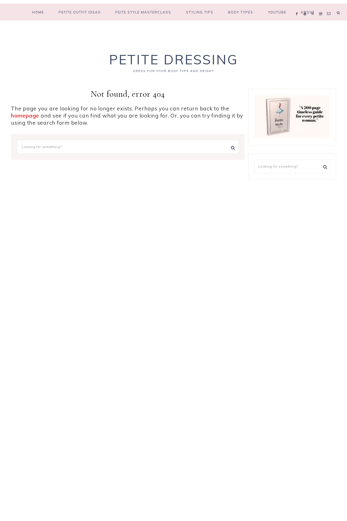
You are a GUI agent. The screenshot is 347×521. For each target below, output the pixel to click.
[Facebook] (298, 7)
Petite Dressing (173, 59)
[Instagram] (322, 7)
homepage (25, 115)
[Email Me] (329, 7)
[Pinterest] (314, 7)
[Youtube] (306, 7)
